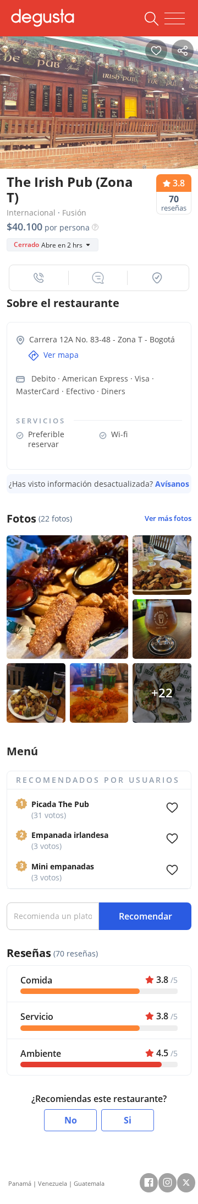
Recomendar (145, 916)
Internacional (31, 212)
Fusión (74, 212)
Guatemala (89, 1183)
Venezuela (52, 1183)
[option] (99, 99)
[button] (39, 278)
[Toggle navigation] (174, 19)
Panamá (19, 1183)
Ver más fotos (168, 518)
